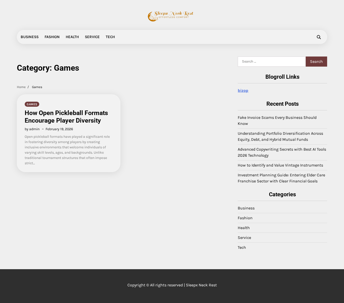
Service (92, 37)
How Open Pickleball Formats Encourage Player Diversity (66, 116)
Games (32, 104)
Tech (110, 37)
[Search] (318, 37)
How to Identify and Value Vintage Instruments (280, 165)
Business (30, 37)
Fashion (52, 37)
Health (72, 37)
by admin (32, 129)
